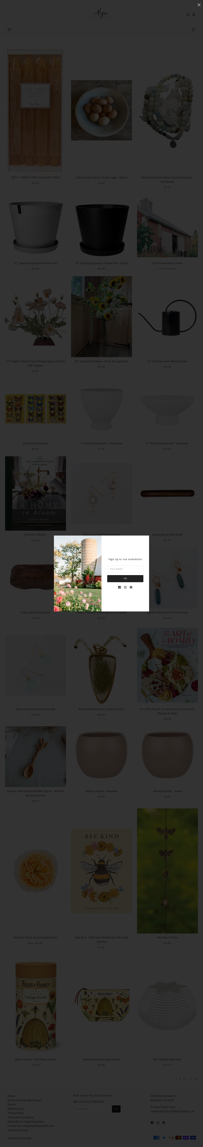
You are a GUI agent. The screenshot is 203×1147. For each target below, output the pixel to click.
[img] (119, 586)
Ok (125, 578)
